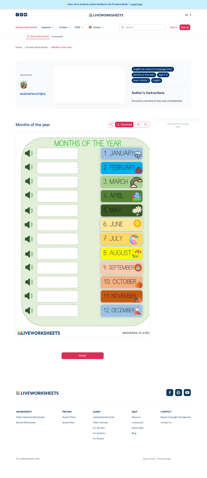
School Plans (68, 422)
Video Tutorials (100, 422)
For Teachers (99, 427)
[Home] (106, 15)
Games (97, 27)
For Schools (98, 438)
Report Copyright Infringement (176, 417)
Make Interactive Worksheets (30, 417)
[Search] (123, 27)
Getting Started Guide (103, 417)
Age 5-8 (163, 74)
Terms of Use (149, 458)
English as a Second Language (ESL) (152, 69)
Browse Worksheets (26, 27)
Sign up (185, 27)
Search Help (137, 427)
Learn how (136, 4)
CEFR (77, 27)
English (156, 80)
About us (136, 417)
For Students (99, 433)
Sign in (173, 27)
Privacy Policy (164, 458)
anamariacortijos (33, 94)
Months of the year (143, 74)
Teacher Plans (69, 417)
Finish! (82, 355)
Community (137, 422)
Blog (134, 433)
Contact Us (166, 422)
